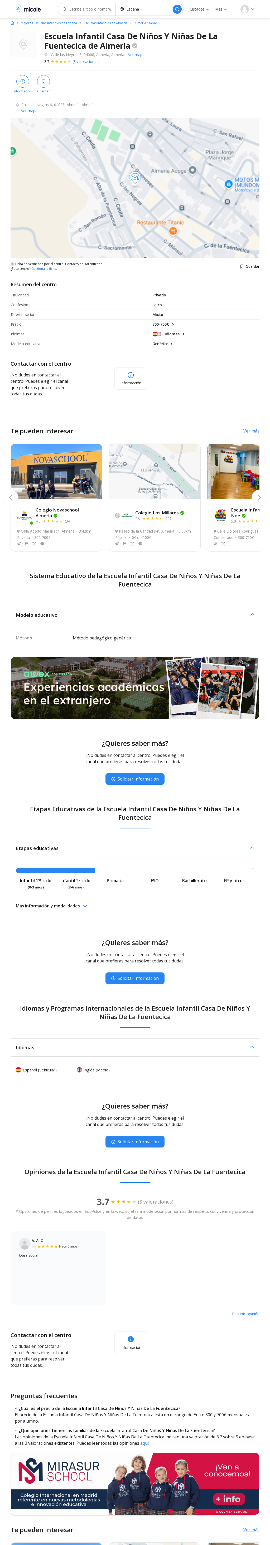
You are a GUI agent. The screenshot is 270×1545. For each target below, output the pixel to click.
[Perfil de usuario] (247, 9)
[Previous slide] (10, 497)
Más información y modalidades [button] (48, 906)
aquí (144, 1443)
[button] (135, 615)
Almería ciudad (145, 23)
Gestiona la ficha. (44, 269)
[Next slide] (259, 497)
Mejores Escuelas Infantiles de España (49, 23)
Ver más (251, 431)
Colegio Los (157, 513)
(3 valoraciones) (86, 61)
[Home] (12, 23)
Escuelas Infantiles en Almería (106, 23)
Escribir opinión (245, 1313)
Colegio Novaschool (57, 513)
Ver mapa (136, 54)
